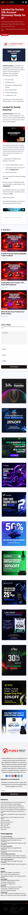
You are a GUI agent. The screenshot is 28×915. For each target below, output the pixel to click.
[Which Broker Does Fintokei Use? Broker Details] (14, 300)
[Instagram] (15, 776)
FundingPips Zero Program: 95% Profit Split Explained (12, 284)
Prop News (5, 34)
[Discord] (18, 776)
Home (2, 29)
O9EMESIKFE (6, 186)
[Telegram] (21, 776)
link (7, 178)
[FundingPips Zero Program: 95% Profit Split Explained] (14, 271)
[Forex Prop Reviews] (7, 2)
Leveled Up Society (8, 65)
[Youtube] (12, 776)
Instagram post (14, 169)
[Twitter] (9, 776)
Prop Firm (14, 217)
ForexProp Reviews (16, 44)
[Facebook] (6, 776)
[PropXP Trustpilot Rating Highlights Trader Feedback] (14, 242)
